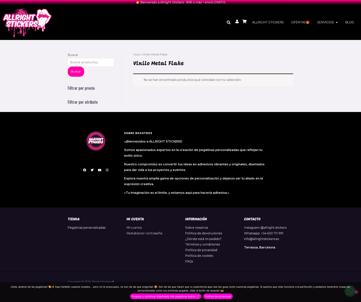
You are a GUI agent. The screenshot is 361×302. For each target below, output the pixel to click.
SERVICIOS (325, 22)
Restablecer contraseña (144, 233)
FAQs (189, 261)
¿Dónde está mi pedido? (203, 239)
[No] (356, 292)
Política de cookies (199, 256)
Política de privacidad (201, 250)
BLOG (349, 22)
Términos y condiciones (202, 244)
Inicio (136, 54)
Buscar (73, 55)
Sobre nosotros (196, 227)
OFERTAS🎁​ (300, 22)
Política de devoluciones (203, 233)
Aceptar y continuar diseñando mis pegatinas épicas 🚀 (165, 296)
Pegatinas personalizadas (86, 227)
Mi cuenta (134, 227)
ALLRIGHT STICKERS (268, 22)
